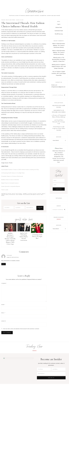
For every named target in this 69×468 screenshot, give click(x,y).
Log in (58, 24)
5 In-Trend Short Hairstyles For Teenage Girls (58, 121)
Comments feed (59, 30)
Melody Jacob (56, 57)
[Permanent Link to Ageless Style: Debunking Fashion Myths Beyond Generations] (23, 231)
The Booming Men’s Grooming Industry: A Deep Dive (58, 59)
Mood (7, 194)
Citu (8, 255)
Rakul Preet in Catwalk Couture (10, 183)
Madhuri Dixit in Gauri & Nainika (10, 179)
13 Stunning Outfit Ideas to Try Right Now (13, 173)
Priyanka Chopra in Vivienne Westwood (12, 176)
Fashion (3, 19)
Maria (53, 43)
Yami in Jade (4, 189)
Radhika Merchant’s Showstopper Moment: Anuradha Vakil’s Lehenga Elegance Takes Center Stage (10, 238)
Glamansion (34, 11)
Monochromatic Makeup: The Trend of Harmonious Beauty (59, 45)
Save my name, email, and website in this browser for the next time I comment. (21, 328)
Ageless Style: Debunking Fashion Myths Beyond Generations (24, 236)
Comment (3, 283)
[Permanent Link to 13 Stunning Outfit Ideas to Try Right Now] (37, 232)
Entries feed (59, 27)
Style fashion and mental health (31, 194)
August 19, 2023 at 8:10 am (13, 257)
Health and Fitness (10, 19)
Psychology (12, 194)
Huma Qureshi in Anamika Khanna (10, 186)
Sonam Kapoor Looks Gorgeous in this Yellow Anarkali (58, 128)
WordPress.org (59, 34)
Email (3, 312)
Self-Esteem (19, 194)
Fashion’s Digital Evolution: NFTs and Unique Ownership (59, 66)
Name (3, 304)
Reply (3, 264)
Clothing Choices (32, 193)
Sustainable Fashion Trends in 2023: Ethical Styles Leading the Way (20, 169)
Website (3, 321)
